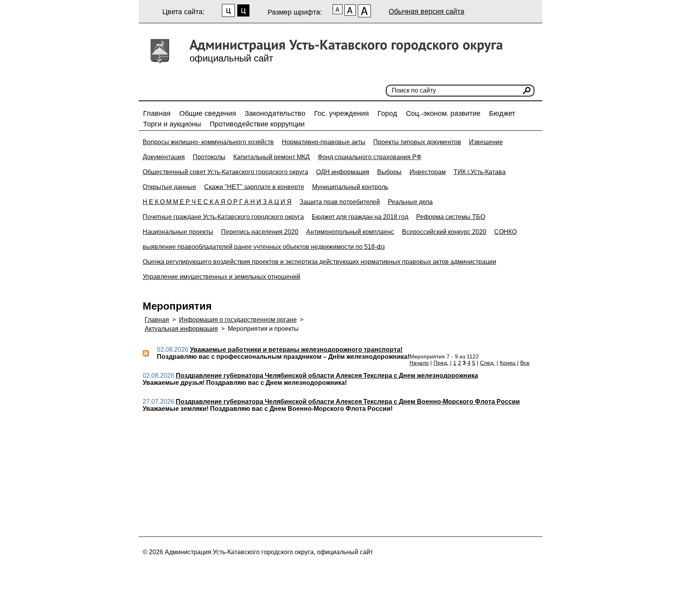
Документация (164, 157)
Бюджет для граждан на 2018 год (360, 216)
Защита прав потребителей (340, 202)
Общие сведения (207, 113)
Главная (157, 113)
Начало (419, 363)
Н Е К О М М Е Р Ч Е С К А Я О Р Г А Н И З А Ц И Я (217, 202)
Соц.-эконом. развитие (443, 113)
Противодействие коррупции (257, 124)
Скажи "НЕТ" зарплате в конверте (254, 187)
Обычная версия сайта (426, 11)
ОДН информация (342, 172)
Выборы (389, 172)
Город (387, 113)
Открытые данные (169, 187)
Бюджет (502, 113)
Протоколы (209, 157)
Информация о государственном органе (238, 319)
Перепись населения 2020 (259, 231)
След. (487, 363)
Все (525, 363)
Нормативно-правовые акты (323, 142)
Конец (507, 363)
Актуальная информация (181, 328)
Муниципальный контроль (350, 187)
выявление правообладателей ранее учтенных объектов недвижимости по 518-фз (264, 246)
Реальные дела (410, 202)
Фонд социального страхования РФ (369, 157)
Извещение (486, 142)
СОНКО (505, 231)
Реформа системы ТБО (450, 216)
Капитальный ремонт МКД (271, 157)
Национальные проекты (178, 231)
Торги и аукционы (172, 124)
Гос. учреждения (341, 113)
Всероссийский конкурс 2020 (444, 231)
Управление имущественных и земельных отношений (221, 276)
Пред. (441, 363)
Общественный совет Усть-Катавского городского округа (225, 172)
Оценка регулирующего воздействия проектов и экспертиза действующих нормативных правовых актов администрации (319, 261)
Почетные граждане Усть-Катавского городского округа (223, 216)
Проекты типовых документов (417, 142)
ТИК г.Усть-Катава (480, 172)
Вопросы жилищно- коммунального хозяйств (208, 142)
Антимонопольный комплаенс (350, 231)
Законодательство (275, 113)
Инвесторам (427, 172)
